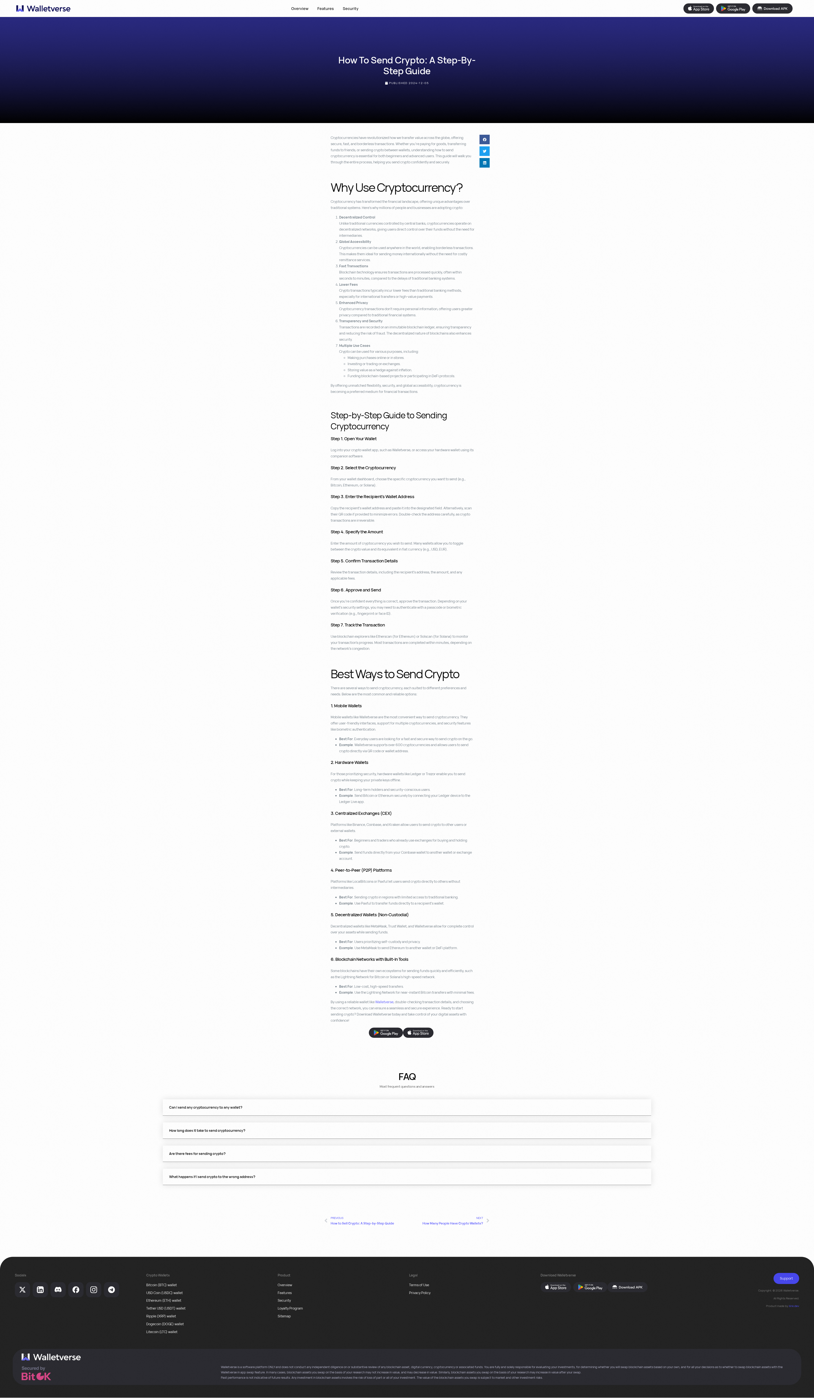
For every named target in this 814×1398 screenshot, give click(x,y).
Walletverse (384, 1002)
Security (350, 8)
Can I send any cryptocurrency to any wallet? (205, 1107)
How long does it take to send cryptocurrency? (207, 1130)
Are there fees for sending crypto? (197, 1153)
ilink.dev (794, 1306)
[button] (484, 139)
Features (325, 8)
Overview (299, 8)
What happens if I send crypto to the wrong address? (212, 1176)
